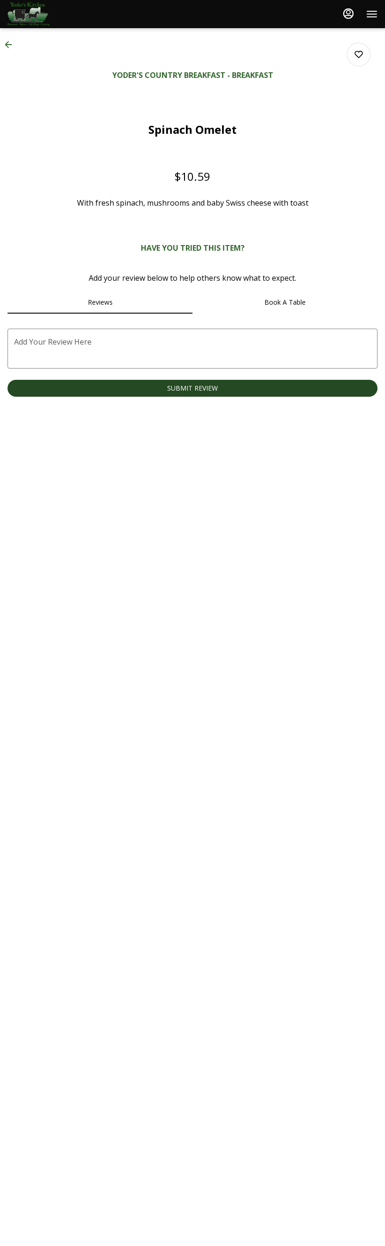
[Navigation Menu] (372, 14)
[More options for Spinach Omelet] (358, 54)
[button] (11, 45)
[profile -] (348, 13)
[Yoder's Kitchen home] (50, 14)
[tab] (100, 302)
